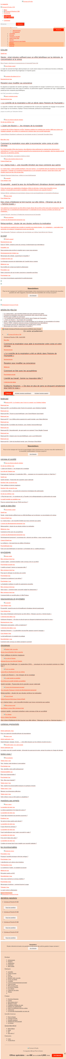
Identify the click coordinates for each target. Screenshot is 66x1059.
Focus (9, 975)
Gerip (9, 1030)
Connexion (7, 20)
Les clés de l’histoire (13, 987)
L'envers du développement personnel (17, 982)
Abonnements (11, 960)
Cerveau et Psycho (12, 1018)
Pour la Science (12, 1017)
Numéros (10, 961)
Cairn (9, 1039)
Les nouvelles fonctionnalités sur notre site (18, 1011)
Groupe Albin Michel (10, 1025)
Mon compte (11, 966)
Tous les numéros (9, 395)
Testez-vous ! (6, 754)
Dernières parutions (9, 898)
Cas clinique (11, 988)
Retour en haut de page (6, 893)
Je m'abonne (57, 1055)
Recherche (7, 13)
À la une (10, 976)
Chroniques (5, 645)
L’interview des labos (13, 990)
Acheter (23, 393)
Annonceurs (11, 1010)
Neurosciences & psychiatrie (17, 41)
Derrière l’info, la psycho (14, 978)
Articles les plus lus (9, 310)
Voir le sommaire (9, 392)
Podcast (11, 46)
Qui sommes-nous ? (13, 1002)
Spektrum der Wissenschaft (15, 1021)
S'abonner (8, 393)
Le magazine (16, 32)
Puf (9, 1032)
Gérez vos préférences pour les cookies (18, 1008)
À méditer (10, 981)
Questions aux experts (10, 801)
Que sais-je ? (11, 1033)
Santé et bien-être (8, 506)
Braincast (4, 399)
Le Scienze (11, 1023)
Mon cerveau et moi (13, 985)
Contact (10, 1000)
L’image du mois (12, 973)
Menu (5, 10)
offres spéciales (9, 16)
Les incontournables (9, 847)
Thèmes (10, 992)
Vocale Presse (11, 1040)
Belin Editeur (11, 1028)
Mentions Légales (12, 1003)
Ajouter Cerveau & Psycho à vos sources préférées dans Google (22, 329)
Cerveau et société (8, 459)
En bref (4, 236)
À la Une (4, 50)
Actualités (10, 972)
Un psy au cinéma (12, 979)
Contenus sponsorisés (10, 724)
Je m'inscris (33, 948)
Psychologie (6, 552)
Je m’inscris (33, 295)
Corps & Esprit (12, 984)
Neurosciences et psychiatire (13, 599)
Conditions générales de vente (15, 1005)
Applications (11, 963)
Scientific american (13, 1020)
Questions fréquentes (13, 999)
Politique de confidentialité (14, 1006)
